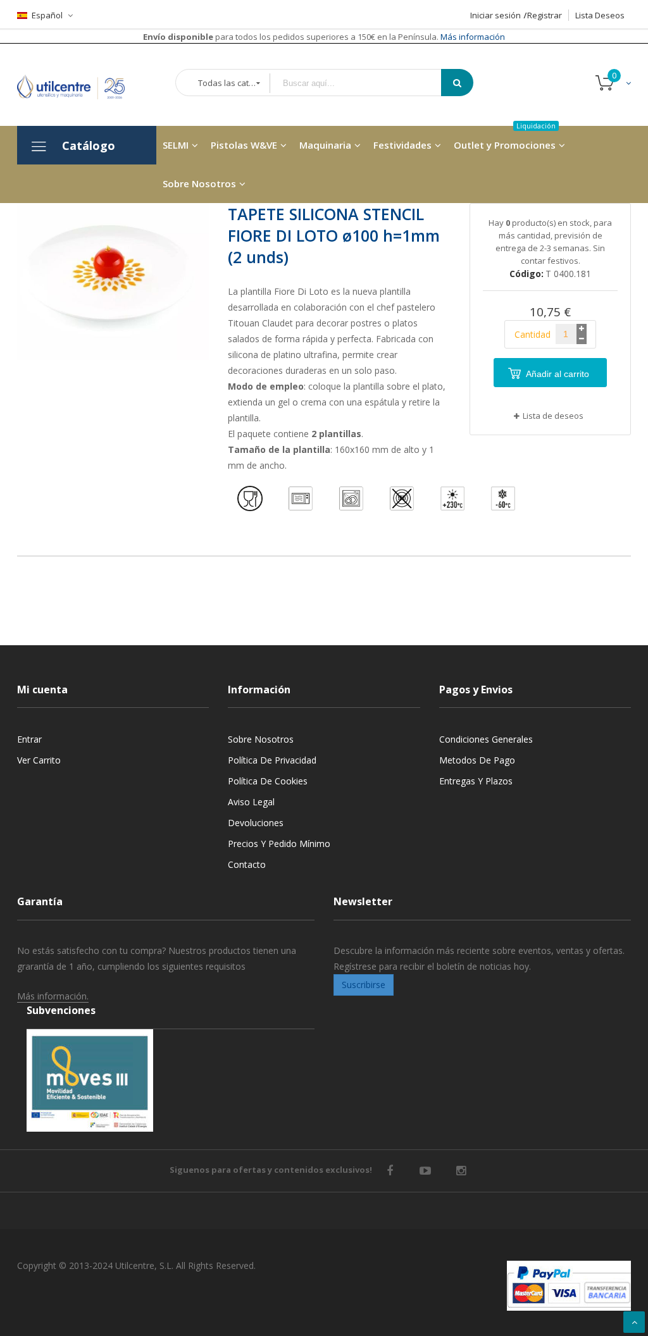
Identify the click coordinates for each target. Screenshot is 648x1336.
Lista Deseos (600, 15)
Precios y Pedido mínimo (279, 844)
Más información (472, 36)
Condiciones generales (486, 739)
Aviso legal (251, 802)
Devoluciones (256, 823)
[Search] (457, 82)
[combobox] (364, 83)
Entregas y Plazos (476, 781)
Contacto (247, 864)
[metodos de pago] (569, 1286)
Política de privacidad (272, 760)
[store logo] (80, 84)
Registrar (544, 15)
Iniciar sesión (495, 15)
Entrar (29, 739)
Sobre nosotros (261, 739)
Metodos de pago (477, 760)
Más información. (53, 996)
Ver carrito (39, 760)
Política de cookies (268, 781)
